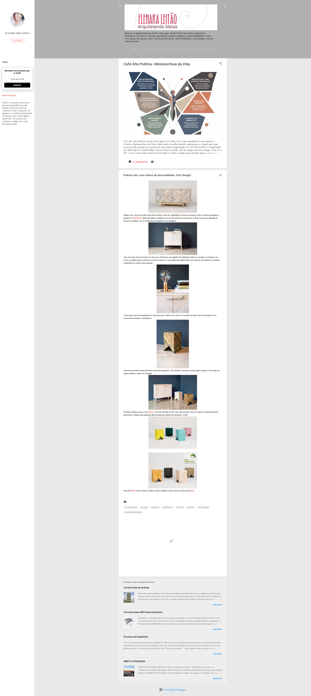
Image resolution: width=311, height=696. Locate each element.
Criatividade (131, 507)
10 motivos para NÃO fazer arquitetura (143, 612)
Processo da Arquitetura (136, 636)
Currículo (159, 50)
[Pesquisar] (225, 6)
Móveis (180, 507)
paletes (151, 412)
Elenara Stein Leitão (17, 33)
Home (133, 50)
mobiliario (168, 507)
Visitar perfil (17, 40)
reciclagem (203, 507)
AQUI (133, 491)
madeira (155, 507)
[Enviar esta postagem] (152, 162)
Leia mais (217, 605)
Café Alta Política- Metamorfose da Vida (157, 64)
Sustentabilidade (133, 512)
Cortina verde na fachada (136, 587)
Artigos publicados (204, 50)
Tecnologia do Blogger (174, 689)
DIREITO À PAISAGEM (134, 661)
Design (144, 507)
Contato (145, 50)
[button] (220, 63)
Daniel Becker (136, 218)
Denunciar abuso (9, 95)
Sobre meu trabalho (179, 50)
